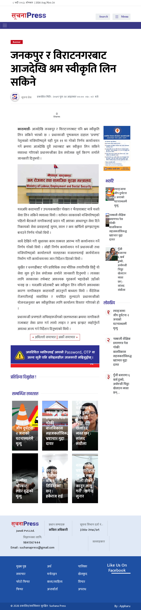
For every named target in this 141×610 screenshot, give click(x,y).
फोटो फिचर (23, 581)
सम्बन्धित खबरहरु (25, 393)
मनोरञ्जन (52, 574)
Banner (17, 42)
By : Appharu (122, 606)
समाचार (20, 574)
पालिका (82, 566)
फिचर (19, 589)
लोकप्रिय (109, 303)
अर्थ (49, 566)
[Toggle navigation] (5, 25)
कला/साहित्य (54, 581)
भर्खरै (110, 181)
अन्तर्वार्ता (52, 589)
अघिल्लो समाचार (46, 337)
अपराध (82, 589)
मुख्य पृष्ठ (21, 566)
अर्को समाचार (67, 337)
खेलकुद (82, 574)
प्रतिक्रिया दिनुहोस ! (23, 377)
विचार (81, 581)
